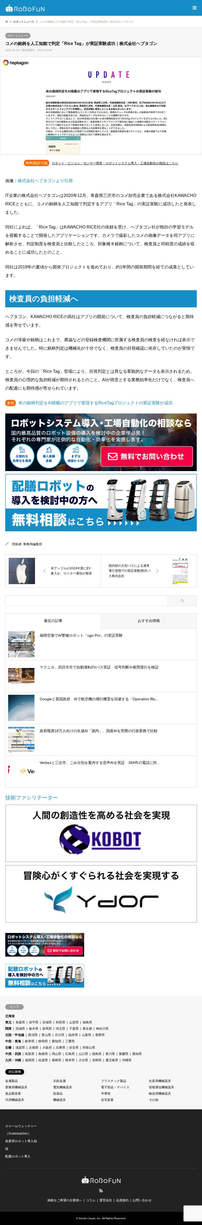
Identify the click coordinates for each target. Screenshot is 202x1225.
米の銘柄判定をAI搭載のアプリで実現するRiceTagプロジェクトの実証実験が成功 (95, 403)
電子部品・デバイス (115, 1087)
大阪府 (47, 1047)
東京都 (87, 1028)
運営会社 (105, 1200)
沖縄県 (127, 1060)
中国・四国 (13, 1054)
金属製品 (11, 1081)
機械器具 (59, 1100)
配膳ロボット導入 (18, 1156)
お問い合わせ (142, 1200)
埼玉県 (60, 1028)
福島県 (87, 1022)
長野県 (100, 1035)
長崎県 (56, 1060)
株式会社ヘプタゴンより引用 (45, 180)
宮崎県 (97, 1060)
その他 (153, 1100)
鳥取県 (29, 1054)
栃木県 (33, 1028)
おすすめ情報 (149, 621)
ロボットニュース (17, 35)
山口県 (83, 1054)
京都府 (33, 1047)
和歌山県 (89, 1047)
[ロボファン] (25, 8)
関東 (8, 1028)
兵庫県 (60, 1047)
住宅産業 (107, 1100)
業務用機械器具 (16, 1087)
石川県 (59, 1035)
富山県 (46, 1035)
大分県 (83, 1060)
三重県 (70, 1041)
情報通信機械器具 (161, 1087)
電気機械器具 (62, 1087)
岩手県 (33, 1022)
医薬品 (58, 1093)
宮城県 (47, 1022)
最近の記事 (53, 621)
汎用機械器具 (14, 1100)
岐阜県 (29, 1041)
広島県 (70, 1054)
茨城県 (20, 1028)
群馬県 (47, 1028)
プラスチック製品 (113, 1081)
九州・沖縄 (13, 1060)
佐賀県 (43, 1060)
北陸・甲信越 (14, 1035)
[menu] (194, 8)
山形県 (74, 1022)
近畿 (8, 1047)
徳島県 (97, 1054)
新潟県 (33, 1035)
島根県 (43, 1054)
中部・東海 (13, 1041)
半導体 (105, 1093)
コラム (90, 1200)
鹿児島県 (111, 1060)
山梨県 (86, 1035)
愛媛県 (123, 1054)
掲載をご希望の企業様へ (64, 1200)
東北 (8, 1022)
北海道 (10, 1016)
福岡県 (29, 1060)
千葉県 (74, 1028)
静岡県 (43, 1041)
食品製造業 (13, 1093)
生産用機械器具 (160, 1081)
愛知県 (56, 1041)
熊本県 (70, 1060)
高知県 (137, 1054)
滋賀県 (20, 1047)
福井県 (73, 1035)
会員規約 (122, 1200)
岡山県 (56, 1054)
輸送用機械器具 (160, 1093)
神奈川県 (102, 1028)
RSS (101, 1190)
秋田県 (60, 1022)
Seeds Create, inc (89, 1218)
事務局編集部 (32, 544)
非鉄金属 (59, 1081)
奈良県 (74, 1047)
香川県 (110, 1054)
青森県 (20, 1022)
